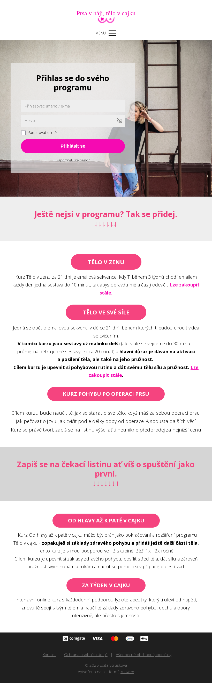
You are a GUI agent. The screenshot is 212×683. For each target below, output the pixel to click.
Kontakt (49, 654)
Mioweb (127, 671)
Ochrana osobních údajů (86, 654)
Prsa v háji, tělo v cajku (106, 13)
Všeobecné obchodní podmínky (143, 654)
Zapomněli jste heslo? (72, 160)
